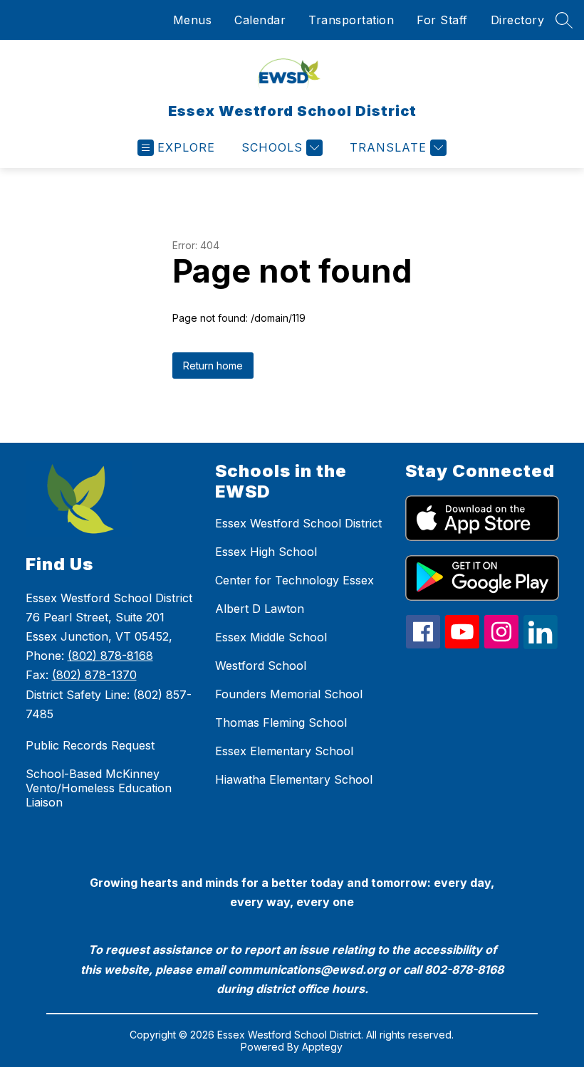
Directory (518, 20)
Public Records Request (90, 745)
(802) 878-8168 (110, 655)
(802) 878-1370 (94, 675)
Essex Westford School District (298, 523)
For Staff (442, 20)
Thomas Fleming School (281, 722)
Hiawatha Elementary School (293, 779)
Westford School (260, 665)
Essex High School (266, 552)
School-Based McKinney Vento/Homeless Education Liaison (99, 788)
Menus (192, 20)
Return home (213, 365)
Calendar (260, 20)
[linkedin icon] (540, 645)
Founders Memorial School (289, 694)
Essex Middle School (271, 637)
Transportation (351, 20)
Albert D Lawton (259, 608)
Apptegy (322, 1047)
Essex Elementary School (284, 751)
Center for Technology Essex (294, 580)
